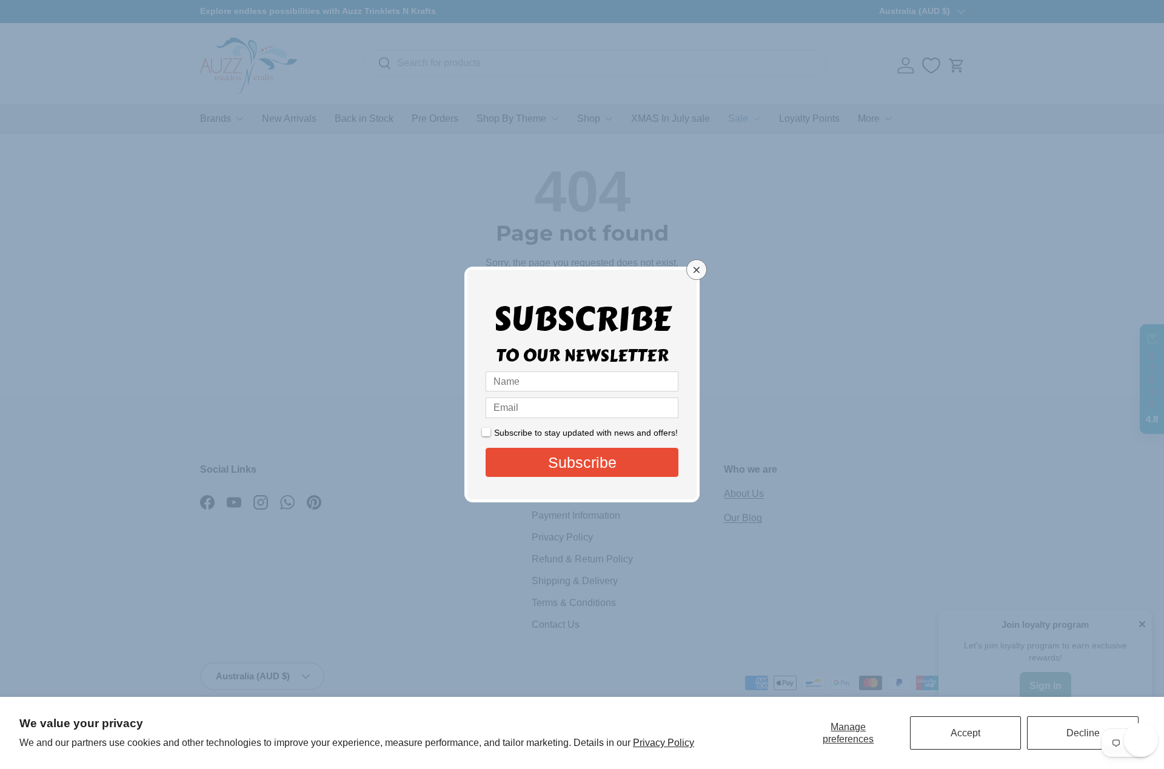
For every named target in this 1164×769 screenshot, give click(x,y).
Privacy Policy (663, 742)
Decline (1083, 733)
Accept (965, 733)
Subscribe (582, 462)
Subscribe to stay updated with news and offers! (586, 433)
